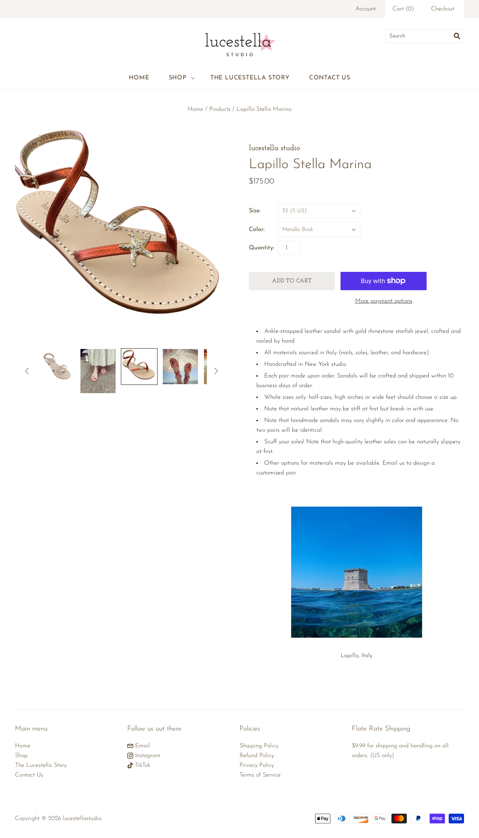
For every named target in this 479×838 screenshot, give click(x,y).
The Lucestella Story (250, 78)
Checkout (442, 9)
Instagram (147, 756)
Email (141, 746)
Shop (178, 78)
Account (366, 9)
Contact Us (329, 78)
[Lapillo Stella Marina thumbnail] (57, 366)
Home (139, 78)
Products (220, 109)
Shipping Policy (259, 746)
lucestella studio (274, 148)
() (403, 9)
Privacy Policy (257, 765)
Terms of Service (260, 775)
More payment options (383, 301)
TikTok (141, 765)
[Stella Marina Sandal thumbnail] (139, 366)
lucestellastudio (82, 819)
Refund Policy (257, 756)
